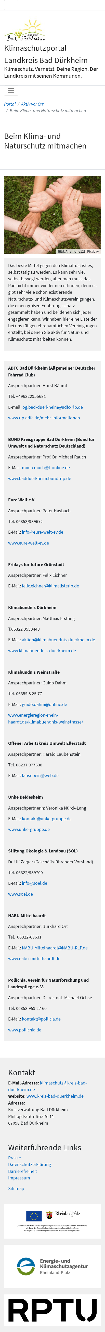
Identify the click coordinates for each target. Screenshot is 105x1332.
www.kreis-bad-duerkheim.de (55, 1096)
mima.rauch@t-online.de (46, 467)
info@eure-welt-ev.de (42, 532)
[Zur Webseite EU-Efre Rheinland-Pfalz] (52, 1221)
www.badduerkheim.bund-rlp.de (39, 478)
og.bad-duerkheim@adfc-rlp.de (52, 407)
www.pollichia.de (24, 1030)
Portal (10, 104)
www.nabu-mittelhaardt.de (34, 958)
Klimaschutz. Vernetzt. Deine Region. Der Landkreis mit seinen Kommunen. (51, 72)
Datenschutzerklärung (29, 1164)
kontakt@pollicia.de (41, 1019)
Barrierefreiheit (22, 1171)
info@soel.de (34, 883)
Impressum (19, 1178)
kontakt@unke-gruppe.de (47, 818)
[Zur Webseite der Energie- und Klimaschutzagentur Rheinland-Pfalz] (52, 1266)
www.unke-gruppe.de (29, 829)
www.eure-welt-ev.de (28, 543)
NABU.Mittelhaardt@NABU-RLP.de (55, 948)
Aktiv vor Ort (32, 104)
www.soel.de (20, 894)
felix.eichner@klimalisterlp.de (50, 586)
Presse (14, 1158)
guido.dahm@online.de (44, 704)
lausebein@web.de (40, 775)
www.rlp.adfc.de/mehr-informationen (44, 418)
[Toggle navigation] (11, 5)
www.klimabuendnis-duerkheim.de (42, 650)
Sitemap (16, 1188)
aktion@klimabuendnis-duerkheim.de (58, 640)
